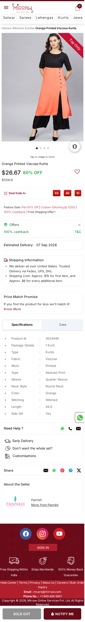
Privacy (35, 582)
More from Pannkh (45, 505)
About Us (48, 582)
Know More (12, 309)
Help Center (8, 582)
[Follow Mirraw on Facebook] (25, 534)
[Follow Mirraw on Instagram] (42, 534)
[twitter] (78, 470)
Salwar (9, 18)
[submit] (77, 171)
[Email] (78, 428)
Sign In (43, 548)
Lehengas (45, 18)
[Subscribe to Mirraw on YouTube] (59, 534)
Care (62, 324)
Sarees (25, 18)
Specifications (22, 324)
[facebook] (70, 470)
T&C (78, 232)
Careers (62, 582)
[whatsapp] (54, 470)
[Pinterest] (62, 470)
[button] (37, 148)
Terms (23, 582)
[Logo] (22, 8)
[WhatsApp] (62, 428)
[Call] (70, 428)
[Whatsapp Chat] (79, 417)
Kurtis (63, 18)
